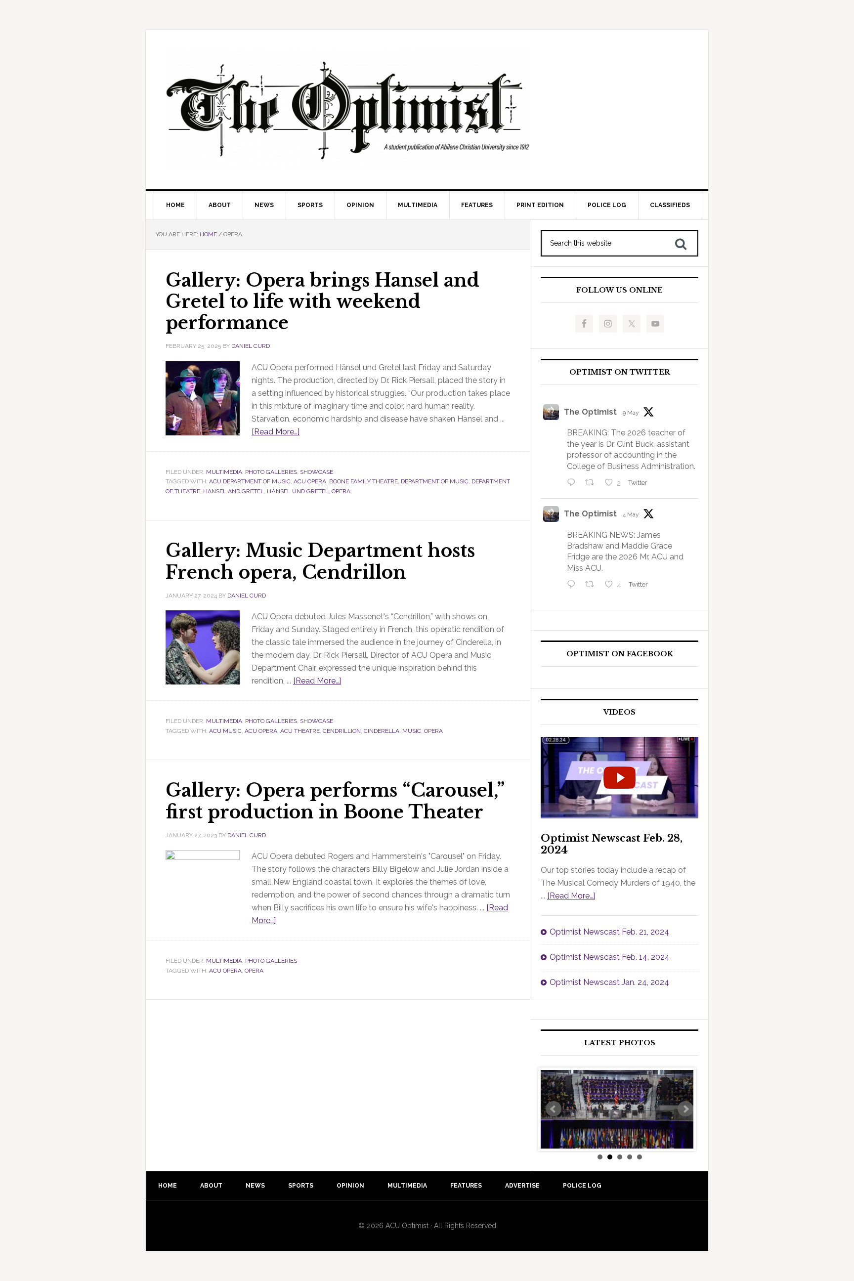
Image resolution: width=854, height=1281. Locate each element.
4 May (631, 514)
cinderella (381, 730)
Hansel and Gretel (233, 491)
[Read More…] (275, 431)
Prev (553, 1109)
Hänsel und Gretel (298, 491)
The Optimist (590, 412)
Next (685, 1109)
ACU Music (225, 730)
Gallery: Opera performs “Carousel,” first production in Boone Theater (335, 801)
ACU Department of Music (250, 481)
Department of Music (435, 481)
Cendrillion (342, 730)
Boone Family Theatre (363, 481)
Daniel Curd (250, 345)
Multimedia (224, 472)
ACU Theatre (300, 730)
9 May (631, 412)
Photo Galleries (271, 472)
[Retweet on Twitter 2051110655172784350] (592, 585)
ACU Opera (310, 481)
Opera (341, 491)
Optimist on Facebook (619, 654)
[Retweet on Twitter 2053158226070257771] (592, 483)
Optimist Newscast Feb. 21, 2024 (609, 932)
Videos (619, 712)
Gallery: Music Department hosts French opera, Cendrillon (320, 561)
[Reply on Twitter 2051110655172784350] (573, 585)
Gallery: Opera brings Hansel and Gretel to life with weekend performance (322, 301)
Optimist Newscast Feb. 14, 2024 (610, 957)
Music (411, 730)
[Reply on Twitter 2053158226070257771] (573, 483)
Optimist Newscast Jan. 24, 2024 (609, 982)
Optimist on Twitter (619, 372)
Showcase (316, 472)
